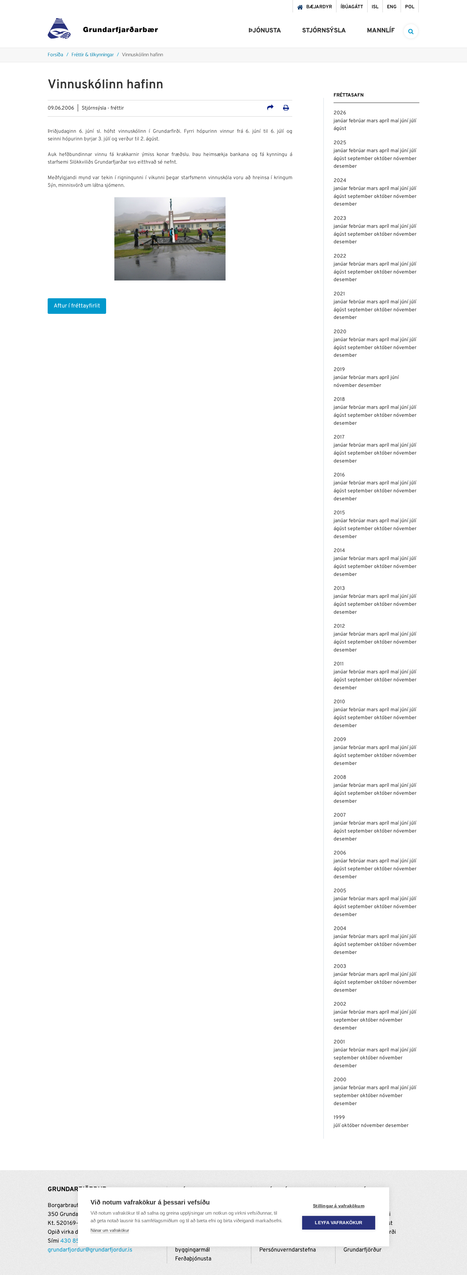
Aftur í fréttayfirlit (77, 306)
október (383, 159)
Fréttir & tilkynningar (92, 55)
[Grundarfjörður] (103, 30)
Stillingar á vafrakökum (338, 1206)
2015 (339, 513)
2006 (340, 853)
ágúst (340, 128)
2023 (340, 218)
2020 (340, 332)
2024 (340, 181)
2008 (340, 777)
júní (404, 121)
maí (395, 121)
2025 (340, 143)
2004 (340, 929)
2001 (339, 1042)
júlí (412, 121)
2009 (340, 740)
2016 (339, 475)
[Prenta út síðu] (286, 108)
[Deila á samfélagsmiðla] (270, 108)
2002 (340, 1004)
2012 (339, 626)
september (361, 159)
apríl (384, 121)
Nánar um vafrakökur (110, 1230)
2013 (339, 588)
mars (373, 121)
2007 (340, 815)
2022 (340, 256)
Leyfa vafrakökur (338, 1222)
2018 (339, 399)
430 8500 (73, 1241)
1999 (339, 1118)
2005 (340, 891)
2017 (339, 437)
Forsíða (55, 55)
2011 (339, 664)
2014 (339, 551)
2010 (339, 702)
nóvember (404, 159)
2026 (340, 113)
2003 (340, 966)
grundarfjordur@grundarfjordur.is (90, 1250)
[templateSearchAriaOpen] (411, 31)
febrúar (358, 121)
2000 (340, 1080)
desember (345, 166)
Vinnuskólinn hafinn (142, 55)
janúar (341, 121)
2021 (339, 294)
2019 (339, 370)
